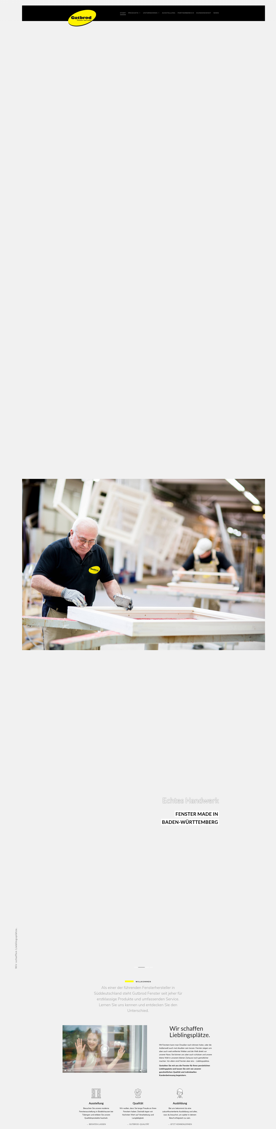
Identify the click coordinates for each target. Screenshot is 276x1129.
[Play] (65, 1070)
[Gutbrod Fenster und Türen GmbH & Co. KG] (82, 18)
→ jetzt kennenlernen (180, 1124)
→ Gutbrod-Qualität (138, 1124)
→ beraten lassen (96, 1124)
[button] (104, 1049)
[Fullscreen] (144, 1070)
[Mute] (141, 1070)
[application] (105, 1049)
